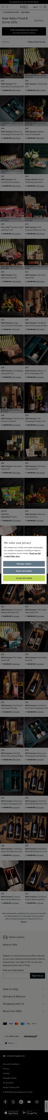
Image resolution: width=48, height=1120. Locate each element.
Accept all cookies (24, 578)
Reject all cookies (24, 571)
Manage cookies (24, 564)
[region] (24, 560)
